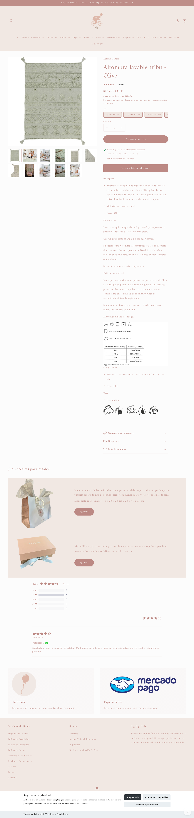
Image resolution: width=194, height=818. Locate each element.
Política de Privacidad (33, 814)
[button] (11, 20)
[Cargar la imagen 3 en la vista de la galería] (45, 155)
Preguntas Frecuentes (18, 734)
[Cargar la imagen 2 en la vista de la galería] (30, 155)
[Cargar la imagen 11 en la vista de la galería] (75, 170)
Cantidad (107, 121)
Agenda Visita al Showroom (82, 739)
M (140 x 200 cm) (133, 114)
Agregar (84, 512)
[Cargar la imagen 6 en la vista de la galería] (90, 155)
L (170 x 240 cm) (153, 114)
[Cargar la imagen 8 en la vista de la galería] (30, 170)
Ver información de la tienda (120, 159)
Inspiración (74, 745)
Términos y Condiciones (56, 814)
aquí (71, 708)
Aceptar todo (133, 797)
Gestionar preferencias (147, 804)
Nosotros (73, 734)
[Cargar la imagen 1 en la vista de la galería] (15, 155)
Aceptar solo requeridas (156, 797)
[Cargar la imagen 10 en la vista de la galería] (60, 170)
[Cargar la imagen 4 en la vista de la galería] (60, 155)
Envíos (11, 772)
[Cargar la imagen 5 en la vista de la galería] (75, 155)
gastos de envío (113, 100)
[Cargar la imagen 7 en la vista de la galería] (15, 170)
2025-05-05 (37, 637)
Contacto (12, 778)
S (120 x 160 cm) (112, 114)
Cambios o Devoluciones (20, 761)
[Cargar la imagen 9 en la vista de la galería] (45, 170)
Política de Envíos (16, 750)
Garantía (12, 767)
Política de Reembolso (18, 739)
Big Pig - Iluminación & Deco (83, 750)
